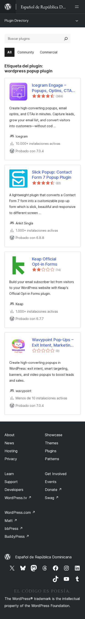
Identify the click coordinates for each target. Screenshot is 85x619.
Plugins (50, 451)
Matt (11, 520)
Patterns (52, 459)
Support (11, 481)
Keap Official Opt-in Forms (44, 262)
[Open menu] (77, 7)
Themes (51, 443)
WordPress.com (20, 512)
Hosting (11, 451)
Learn (9, 473)
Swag (52, 497)
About (10, 435)
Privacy (11, 459)
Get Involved (56, 473)
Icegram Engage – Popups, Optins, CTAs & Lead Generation (53, 88)
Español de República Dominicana (43, 557)
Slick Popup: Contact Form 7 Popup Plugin (52, 175)
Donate (53, 489)
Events (50, 481)
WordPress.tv (18, 497)
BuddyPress (17, 536)
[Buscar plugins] (65, 38)
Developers (14, 489)
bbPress (14, 528)
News (9, 443)
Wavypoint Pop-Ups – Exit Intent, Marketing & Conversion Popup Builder (52, 342)
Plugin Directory (17, 20)
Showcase (53, 435)
